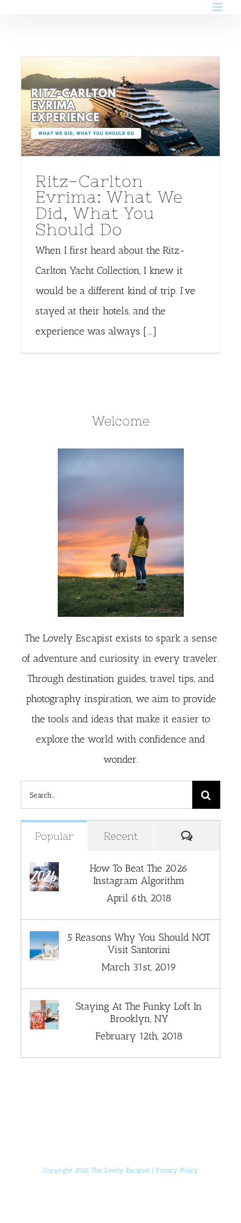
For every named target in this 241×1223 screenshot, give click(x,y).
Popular (54, 836)
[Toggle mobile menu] (218, 7)
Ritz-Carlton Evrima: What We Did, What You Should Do (99, 106)
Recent (121, 836)
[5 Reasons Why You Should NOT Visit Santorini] (44, 941)
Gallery (141, 106)
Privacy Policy (177, 1170)
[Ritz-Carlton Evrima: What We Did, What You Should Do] (120, 106)
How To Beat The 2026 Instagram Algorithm (139, 874)
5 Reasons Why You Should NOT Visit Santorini (138, 943)
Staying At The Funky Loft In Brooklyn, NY (139, 1012)
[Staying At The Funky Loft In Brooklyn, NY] (44, 1010)
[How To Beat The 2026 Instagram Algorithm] (44, 872)
